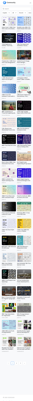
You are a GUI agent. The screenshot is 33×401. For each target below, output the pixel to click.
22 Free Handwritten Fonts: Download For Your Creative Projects (23, 281)
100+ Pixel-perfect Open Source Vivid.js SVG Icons (24, 146)
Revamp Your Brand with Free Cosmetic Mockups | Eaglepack (8, 348)
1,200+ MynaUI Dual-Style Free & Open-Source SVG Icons (8, 78)
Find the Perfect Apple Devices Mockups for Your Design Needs (23, 331)
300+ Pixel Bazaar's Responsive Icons (22, 247)
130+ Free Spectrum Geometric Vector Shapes (23, 45)
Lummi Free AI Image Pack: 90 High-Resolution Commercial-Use (24, 61)
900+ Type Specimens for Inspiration (8, 314)
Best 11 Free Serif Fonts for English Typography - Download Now (8, 297)
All (13, 13)
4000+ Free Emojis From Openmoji (8, 281)
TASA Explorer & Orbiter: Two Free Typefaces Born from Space (8, 45)
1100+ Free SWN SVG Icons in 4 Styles (23, 230)
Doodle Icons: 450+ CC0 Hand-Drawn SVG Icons (24, 28)
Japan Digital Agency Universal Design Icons (23, 179)
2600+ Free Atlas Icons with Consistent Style (8, 196)
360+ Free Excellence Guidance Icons (23, 129)
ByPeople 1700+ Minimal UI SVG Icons (9, 247)
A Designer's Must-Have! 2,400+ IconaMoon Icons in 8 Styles (24, 78)
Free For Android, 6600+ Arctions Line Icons (24, 196)
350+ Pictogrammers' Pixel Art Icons (23, 314)
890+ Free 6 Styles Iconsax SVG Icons (7, 264)
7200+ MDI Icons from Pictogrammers (8, 331)
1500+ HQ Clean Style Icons (8, 230)
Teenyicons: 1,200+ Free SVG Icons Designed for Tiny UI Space (9, 61)
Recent (21, 13)
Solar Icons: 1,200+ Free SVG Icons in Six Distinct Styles (9, 28)
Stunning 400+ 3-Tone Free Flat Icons (23, 213)
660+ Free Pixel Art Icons (9, 145)
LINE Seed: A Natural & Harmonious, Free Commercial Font (23, 95)
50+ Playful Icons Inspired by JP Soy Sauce (24, 162)
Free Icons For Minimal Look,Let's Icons (8, 213)
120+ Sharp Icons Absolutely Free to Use (8, 129)
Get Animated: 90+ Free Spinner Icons (24, 264)
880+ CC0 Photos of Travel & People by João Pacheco (9, 112)
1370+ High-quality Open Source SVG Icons (24, 112)
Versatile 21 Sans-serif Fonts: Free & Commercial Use (23, 297)
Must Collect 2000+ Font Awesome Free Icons (8, 162)
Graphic (5, 13)
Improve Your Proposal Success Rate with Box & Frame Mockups (24, 348)
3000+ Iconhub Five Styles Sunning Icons (8, 179)
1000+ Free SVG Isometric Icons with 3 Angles (8, 95)
